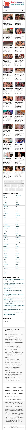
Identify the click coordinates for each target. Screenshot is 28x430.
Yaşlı (5, 266)
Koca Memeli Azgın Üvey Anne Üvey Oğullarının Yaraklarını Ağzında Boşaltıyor (19, 104)
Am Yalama (18, 195)
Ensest (5, 211)
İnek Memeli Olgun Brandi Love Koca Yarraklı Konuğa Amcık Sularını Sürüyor (8, 160)
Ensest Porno (7, 390)
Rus (16, 244)
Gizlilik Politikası (8, 396)
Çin (16, 206)
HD (4, 222)
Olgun (5, 235)
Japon (17, 224)
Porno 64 (17, 237)
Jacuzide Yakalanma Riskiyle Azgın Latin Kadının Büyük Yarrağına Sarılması (19, 22)
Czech (17, 208)
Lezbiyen (6, 228)
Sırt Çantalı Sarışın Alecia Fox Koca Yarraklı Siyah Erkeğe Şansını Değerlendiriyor (8, 146)
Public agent (18, 242)
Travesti (5, 257)
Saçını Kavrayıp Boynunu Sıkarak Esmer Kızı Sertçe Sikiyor (8, 75)
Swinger (17, 253)
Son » (21, 189)
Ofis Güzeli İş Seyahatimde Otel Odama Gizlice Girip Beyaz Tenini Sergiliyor (8, 22)
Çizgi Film (6, 208)
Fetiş (5, 215)
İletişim (21, 396)
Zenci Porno (20, 393)
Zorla (5, 273)
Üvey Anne (18, 262)
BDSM (17, 202)
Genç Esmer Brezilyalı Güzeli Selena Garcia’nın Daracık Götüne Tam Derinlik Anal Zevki (8, 174)
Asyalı (5, 202)
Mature (17, 231)
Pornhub (6, 237)
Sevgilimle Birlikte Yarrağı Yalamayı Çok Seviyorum (7, 104)
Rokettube (6, 244)
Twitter (5, 262)
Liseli (17, 228)
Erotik (17, 211)
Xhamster (6, 264)
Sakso (5, 246)
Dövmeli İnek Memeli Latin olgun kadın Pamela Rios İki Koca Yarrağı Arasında (19, 90)
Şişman (5, 253)
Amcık (17, 197)
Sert (16, 248)
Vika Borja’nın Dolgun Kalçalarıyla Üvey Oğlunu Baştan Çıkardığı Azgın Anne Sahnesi (20, 118)
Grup (5, 219)
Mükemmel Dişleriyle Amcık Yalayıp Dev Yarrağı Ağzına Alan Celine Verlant (19, 62)
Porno (22, 390)
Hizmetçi (6, 224)
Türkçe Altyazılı (19, 259)
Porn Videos (18, 235)
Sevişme (6, 250)
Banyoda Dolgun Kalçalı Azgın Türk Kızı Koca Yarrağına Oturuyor (8, 49)
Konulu (17, 226)
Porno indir (6, 242)
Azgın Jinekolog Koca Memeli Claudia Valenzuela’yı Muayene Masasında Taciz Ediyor (19, 146)
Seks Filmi (6, 248)
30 (10, 189)
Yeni (17, 266)
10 (22, 185)
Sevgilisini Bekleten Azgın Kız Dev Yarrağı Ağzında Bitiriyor (19, 36)
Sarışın (17, 246)
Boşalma (17, 204)
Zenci (17, 270)
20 (6, 189)
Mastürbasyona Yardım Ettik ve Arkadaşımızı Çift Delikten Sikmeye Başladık (8, 90)
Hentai (17, 222)
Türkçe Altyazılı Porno (17, 387)
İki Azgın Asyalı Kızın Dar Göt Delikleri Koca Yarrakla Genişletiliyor (7, 118)
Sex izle (17, 250)
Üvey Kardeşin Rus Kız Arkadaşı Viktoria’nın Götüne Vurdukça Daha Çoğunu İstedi (19, 132)
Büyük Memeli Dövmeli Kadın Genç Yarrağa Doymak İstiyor (19, 174)
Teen (17, 255)
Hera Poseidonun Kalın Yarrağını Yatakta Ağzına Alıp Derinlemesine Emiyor (20, 76)
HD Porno (14, 393)
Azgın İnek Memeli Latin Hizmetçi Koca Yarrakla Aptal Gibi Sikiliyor (19, 49)
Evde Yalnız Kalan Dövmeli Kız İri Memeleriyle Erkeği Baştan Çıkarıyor (7, 62)
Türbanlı (17, 257)
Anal (5, 200)
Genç (17, 217)
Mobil (17, 233)
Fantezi (17, 213)
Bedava (5, 204)
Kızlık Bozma (7, 226)
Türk (5, 259)
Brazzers (6, 206)
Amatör (5, 197)
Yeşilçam (6, 268)
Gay (5, 217)
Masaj (5, 231)
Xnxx (17, 264)
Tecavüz (6, 255)
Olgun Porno (7, 393)
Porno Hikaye (18, 239)
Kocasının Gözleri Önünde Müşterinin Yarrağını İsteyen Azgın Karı (8, 132)
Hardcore (17, 219)
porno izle (7, 417)
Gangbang (18, 215)
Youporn (5, 270)
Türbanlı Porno (16, 390)
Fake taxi (6, 213)
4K (4, 195)
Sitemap (16, 396)
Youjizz (17, 268)
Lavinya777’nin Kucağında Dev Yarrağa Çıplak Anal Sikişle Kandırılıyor (19, 160)
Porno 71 (6, 239)
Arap (17, 200)
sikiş (6, 420)
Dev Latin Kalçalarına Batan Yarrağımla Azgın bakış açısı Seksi (8, 36)
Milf (5, 233)
